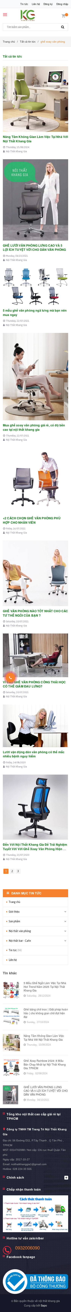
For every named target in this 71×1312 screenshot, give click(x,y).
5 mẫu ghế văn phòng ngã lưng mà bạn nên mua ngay (35, 312)
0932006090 (27, 1247)
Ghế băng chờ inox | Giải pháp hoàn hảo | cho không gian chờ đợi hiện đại (46, 1013)
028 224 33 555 (22, 1168)
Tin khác (10, 973)
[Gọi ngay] (10, 677)
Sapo (44, 1305)
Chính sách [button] (15, 1177)
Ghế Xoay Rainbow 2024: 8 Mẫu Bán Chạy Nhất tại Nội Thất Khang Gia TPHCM (45, 1064)
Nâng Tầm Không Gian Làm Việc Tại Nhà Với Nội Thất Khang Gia (35, 139)
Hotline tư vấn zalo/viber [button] (25, 1238)
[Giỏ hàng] (63, 15)
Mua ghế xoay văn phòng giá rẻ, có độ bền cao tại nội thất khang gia (34, 427)
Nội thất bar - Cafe (20, 940)
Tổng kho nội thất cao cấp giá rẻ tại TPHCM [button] (33, 1116)
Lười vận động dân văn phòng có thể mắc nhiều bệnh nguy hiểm (33, 754)
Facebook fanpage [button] (21, 1257)
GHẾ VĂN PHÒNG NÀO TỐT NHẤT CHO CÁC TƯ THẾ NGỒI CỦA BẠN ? (35, 613)
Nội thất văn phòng (20, 931)
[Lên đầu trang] (59, 1304)
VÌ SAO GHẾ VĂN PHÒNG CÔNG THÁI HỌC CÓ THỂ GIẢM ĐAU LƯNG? (34, 684)
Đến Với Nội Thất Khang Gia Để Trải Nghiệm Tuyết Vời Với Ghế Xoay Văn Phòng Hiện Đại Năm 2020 (35, 848)
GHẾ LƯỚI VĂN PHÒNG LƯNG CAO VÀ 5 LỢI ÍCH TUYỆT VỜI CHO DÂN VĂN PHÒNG (34, 247)
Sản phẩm (14, 921)
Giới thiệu (14, 911)
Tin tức (24, 4)
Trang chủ (14, 901)
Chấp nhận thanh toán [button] (24, 1189)
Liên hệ (36, 4)
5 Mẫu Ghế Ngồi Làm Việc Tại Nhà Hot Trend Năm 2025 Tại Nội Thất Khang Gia (45, 986)
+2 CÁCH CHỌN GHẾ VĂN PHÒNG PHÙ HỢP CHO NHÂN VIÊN (32, 520)
